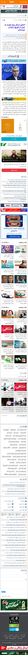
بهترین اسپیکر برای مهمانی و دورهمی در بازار (17, 179)
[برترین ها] (12, 2)
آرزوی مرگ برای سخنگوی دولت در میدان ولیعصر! (16, 522)
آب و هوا (10, 504)
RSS (7, 638)
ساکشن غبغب (23, 433)
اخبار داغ (17, 514)
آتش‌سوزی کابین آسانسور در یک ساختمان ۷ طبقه (16, 517)
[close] (1, 645)
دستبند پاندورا (8, 436)
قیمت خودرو (22, 504)
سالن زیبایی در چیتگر (11, 459)
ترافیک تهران (22, 507)
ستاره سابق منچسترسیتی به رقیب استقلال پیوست (15, 525)
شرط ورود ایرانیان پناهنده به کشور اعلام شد (16, 491)
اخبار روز (16, 635)
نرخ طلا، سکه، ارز (8, 501)
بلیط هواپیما (13, 430)
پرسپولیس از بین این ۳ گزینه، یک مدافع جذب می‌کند (15, 532)
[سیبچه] (14, 618)
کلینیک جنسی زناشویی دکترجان (19, 456)
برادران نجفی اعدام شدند (20, 560)
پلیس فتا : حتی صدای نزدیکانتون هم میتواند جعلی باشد (14, 185)
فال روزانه (10, 507)
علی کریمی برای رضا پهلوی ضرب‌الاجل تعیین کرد (16, 537)
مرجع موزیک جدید (22, 439)
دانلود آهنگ (23, 442)
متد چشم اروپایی (22, 448)
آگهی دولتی (20, 638)
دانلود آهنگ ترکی (22, 468)
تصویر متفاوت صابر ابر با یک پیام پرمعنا (17, 519)
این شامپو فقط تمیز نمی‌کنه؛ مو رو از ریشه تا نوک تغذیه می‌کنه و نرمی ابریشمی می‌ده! (14, 195)
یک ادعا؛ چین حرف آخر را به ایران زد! (17, 482)
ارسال (3, 591)
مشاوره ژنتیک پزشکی (6, 456)
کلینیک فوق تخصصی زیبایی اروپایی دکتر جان (16, 453)
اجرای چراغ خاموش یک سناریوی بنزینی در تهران (16, 542)
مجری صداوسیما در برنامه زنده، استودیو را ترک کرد (15, 558)
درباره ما (5, 635)
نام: (26, 573)
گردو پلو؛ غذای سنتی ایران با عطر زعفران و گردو (16, 530)
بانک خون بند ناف (10, 471)
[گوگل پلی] (14, 622)
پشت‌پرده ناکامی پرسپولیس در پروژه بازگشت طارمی (15, 540)
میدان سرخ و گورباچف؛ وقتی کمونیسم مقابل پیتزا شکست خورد (13, 535)
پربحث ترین (2, 514)
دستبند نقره (16, 433)
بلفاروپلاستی (6, 430)
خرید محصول (14, 170)
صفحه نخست (22, 635)
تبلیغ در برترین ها (8, 636)
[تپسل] (2, 117)
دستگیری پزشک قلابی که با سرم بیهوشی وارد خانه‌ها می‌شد (13, 527)
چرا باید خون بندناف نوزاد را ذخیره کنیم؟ (18, 181)
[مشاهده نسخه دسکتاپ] (2, 2)
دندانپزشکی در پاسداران (21, 462)
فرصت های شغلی (16, 636)
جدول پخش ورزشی (7, 510)
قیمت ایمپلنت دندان (22, 430)
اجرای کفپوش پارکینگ (12, 468)
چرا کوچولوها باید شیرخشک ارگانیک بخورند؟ (17, 201)
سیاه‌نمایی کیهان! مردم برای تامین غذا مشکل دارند (16, 555)
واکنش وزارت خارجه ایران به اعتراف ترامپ (16, 489)
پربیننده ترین (9, 514)
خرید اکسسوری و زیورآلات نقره (19, 436)
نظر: (26, 579)
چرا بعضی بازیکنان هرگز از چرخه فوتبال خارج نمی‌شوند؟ (15, 545)
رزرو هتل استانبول (14, 445)
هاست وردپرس (23, 465)
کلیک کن (14, 139)
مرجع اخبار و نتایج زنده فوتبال (10, 439)
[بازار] (14, 626)
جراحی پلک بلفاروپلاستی (21, 450)
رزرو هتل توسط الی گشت (13, 442)
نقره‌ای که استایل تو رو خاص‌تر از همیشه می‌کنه (16, 183)
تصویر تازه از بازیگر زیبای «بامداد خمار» (17, 550)
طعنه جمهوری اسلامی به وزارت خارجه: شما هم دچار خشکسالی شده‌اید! (14, 485)
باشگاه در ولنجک (6, 448)
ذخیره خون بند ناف (22, 459)
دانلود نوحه (12, 462)
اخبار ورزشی (11, 635)
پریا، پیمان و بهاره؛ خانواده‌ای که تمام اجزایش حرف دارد (15, 553)
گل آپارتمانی (14, 448)
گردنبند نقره (9, 433)
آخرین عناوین (23, 514)
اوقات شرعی (22, 510)
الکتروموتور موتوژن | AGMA (10, 474)
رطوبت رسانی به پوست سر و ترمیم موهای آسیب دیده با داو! (14, 191)
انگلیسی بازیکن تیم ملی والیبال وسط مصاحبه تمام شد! (14, 563)
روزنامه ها (23, 501)
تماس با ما (23, 636)
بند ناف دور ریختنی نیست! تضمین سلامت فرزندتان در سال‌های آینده (15, 198)
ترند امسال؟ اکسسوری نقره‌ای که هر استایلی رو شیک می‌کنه (15, 188)
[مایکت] (14, 630)
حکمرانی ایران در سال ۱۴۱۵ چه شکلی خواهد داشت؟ (15, 547)
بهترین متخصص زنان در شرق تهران (10, 465)
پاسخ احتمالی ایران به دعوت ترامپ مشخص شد (15, 494)
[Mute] (5, 132)
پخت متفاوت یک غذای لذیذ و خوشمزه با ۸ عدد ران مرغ (14, 565)
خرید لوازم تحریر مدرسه (21, 471)
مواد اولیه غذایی (22, 445)
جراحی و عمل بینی (22, 474)
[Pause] (3, 132)
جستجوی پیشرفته (12, 638)
